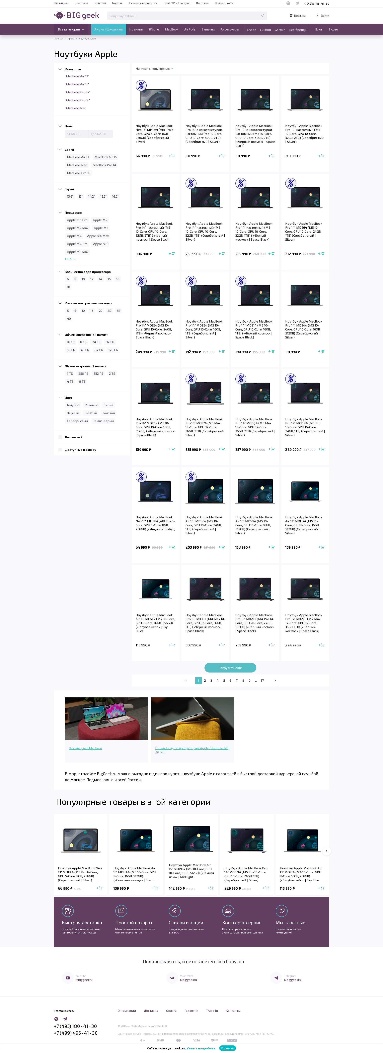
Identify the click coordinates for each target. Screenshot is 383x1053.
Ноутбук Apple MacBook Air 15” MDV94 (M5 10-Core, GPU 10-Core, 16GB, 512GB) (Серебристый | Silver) (253, 525)
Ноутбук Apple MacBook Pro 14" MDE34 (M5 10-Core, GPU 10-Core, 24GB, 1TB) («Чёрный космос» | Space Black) (154, 329)
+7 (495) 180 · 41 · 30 (75, 1026)
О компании (61, 3)
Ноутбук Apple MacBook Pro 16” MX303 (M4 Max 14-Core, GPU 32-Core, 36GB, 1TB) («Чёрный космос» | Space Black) (205, 623)
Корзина (300, 15)
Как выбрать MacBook (85, 748)
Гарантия (100, 3)
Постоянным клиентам (143, 3)
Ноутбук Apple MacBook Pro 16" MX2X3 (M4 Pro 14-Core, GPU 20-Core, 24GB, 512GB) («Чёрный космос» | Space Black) (254, 623)
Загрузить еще (230, 668)
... (256, 680)
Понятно (227, 1048)
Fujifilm (265, 29)
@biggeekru (84, 979)
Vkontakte (186, 976)
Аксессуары (230, 29)
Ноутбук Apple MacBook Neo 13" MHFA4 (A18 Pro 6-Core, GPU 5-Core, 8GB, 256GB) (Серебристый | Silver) (155, 133)
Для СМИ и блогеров (177, 3)
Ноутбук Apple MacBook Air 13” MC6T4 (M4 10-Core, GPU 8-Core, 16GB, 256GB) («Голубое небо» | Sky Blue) (155, 623)
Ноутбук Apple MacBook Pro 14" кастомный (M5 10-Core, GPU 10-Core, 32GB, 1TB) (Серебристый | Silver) (205, 231)
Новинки (136, 29)
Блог (319, 29)
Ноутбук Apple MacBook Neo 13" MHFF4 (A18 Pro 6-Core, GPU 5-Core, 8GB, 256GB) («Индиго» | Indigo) (155, 523)
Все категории (69, 29)
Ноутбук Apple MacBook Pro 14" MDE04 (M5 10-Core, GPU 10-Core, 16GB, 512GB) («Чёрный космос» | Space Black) (155, 427)
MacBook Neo (76, 108)
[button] (326, 851)
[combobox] (158, 69)
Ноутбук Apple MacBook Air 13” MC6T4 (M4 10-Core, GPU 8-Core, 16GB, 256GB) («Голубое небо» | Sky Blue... (301, 874)
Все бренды (298, 29)
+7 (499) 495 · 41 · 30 (316, 3)
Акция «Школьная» (108, 29)
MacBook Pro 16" (78, 100)
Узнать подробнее (201, 1048)
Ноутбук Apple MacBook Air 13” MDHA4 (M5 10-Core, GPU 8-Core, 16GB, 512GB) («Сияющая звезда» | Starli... (135, 874)
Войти (325, 15)
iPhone (154, 29)
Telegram (290, 976)
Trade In (117, 3)
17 (262, 680)
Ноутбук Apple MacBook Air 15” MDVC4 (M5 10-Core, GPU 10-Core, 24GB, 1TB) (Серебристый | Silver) (204, 525)
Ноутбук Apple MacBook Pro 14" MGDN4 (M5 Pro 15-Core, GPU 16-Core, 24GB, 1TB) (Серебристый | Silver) (305, 427)
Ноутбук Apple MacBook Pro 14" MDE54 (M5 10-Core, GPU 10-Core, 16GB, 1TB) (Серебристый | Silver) (204, 329)
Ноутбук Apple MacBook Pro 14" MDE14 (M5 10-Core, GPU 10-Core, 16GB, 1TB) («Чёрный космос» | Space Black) (253, 329)
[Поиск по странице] (263, 15)
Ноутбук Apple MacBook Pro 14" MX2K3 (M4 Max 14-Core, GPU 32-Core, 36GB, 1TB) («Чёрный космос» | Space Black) (303, 623)
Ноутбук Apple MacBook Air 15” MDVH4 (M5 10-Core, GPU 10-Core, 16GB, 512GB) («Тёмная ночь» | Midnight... (191, 871)
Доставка (81, 3)
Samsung (208, 29)
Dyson (251, 29)
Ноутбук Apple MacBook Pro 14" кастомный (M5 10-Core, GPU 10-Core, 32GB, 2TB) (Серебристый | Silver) (304, 133)
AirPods (190, 29)
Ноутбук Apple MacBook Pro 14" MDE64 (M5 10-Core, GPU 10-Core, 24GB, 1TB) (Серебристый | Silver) (303, 231)
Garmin (280, 29)
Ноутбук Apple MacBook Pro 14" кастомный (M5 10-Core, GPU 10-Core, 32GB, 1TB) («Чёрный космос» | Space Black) (253, 231)
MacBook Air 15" (77, 84)
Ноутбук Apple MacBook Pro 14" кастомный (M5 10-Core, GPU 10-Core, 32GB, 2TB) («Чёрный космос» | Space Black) (154, 231)
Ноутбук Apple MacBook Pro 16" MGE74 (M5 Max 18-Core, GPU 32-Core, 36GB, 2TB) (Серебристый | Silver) (205, 427)
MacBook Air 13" (77, 76)
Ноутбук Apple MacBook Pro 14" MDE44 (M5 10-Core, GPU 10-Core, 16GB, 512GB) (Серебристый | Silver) (303, 329)
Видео (333, 29)
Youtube (81, 976)
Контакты (202, 3)
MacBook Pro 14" (78, 92)
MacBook (171, 29)
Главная (58, 38)
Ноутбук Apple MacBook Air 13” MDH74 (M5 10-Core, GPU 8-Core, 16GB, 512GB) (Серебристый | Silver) (303, 525)
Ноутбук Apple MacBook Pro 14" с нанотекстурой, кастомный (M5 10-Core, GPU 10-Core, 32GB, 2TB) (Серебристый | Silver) (204, 133)
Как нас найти (224, 3)
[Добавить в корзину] (172, 156)
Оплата (171, 1010)
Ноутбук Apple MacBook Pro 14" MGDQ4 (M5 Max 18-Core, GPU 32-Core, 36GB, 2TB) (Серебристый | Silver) (255, 427)
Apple (71, 38)
